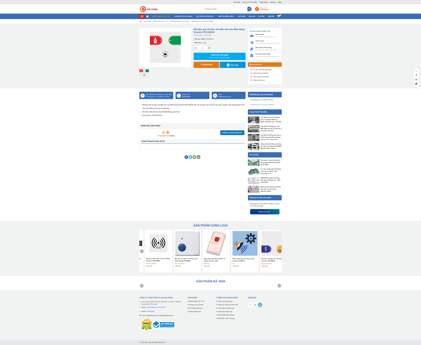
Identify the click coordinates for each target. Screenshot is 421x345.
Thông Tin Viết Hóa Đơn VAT (227, 305)
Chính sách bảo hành (225, 301)
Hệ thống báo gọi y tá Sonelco (179, 21)
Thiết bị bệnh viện (225, 16)
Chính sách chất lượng (225, 308)
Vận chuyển (259, 34)
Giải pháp (241, 16)
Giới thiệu (237, 2)
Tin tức (261, 16)
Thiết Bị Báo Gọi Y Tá (161, 16)
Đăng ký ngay (264, 212)
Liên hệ (271, 16)
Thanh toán (259, 41)
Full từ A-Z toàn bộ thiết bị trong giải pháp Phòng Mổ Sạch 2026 (270, 162)
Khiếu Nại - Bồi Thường (225, 318)
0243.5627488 (161, 307)
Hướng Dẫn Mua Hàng (225, 315)
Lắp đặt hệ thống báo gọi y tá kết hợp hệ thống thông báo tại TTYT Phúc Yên (270, 137)
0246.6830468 (150, 307)
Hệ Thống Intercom (205, 16)
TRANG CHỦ (147, 16)
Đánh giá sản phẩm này (232, 133)
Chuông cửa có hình (183, 16)
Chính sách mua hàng (227, 298)
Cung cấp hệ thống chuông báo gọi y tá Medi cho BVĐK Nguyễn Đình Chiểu (270, 146)
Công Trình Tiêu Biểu (250, 2)
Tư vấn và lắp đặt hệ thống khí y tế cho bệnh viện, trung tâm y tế (270, 171)
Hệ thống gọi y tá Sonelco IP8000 (202, 21)
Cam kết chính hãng (262, 54)
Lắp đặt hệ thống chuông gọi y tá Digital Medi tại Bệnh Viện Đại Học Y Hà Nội (270, 119)
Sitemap (273, 2)
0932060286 (150, 311)
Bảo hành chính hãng (263, 47)
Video (280, 2)
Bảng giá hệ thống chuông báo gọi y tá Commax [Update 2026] (270, 189)
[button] (140, 47)
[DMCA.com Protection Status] (147, 324)
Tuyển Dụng (263, 2)
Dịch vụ (252, 16)
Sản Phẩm (147, 21)
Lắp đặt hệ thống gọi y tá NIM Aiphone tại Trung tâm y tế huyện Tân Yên (271, 128)
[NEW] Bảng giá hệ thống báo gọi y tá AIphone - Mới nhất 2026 (270, 180)
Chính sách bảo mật (224, 311)
